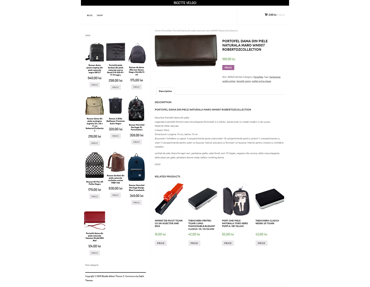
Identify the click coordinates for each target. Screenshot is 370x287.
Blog (90, 15)
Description (165, 91)
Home (158, 30)
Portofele (167, 30)
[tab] (165, 91)
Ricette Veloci (185, 2)
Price (228, 67)
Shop (100, 15)
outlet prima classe (261, 81)
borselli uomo (244, 81)
